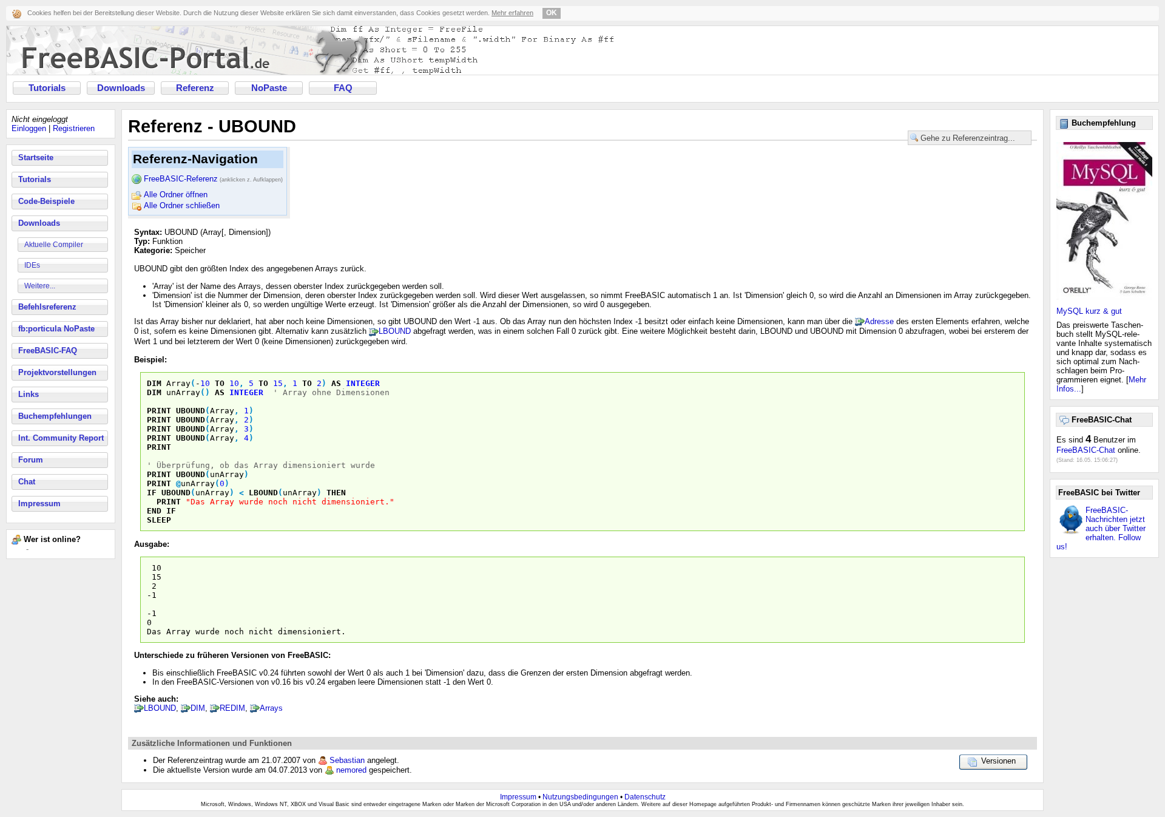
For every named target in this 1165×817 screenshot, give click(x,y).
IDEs (32, 265)
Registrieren (74, 128)
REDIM (232, 708)
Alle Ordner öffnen (176, 194)
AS (336, 383)
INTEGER (363, 383)
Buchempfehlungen (55, 416)
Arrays (271, 708)
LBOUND (395, 331)
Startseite (35, 157)
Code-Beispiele (46, 201)
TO (220, 383)
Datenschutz (645, 797)
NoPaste (269, 88)
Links (28, 394)
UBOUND (190, 410)
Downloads (121, 88)
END (154, 510)
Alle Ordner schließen (182, 205)
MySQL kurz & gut (1089, 311)
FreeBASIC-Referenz (213, 178)
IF (152, 492)
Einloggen (29, 128)
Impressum (39, 503)
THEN (336, 492)
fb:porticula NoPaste (56, 328)
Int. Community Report (61, 437)
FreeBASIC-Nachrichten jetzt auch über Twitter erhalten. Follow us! (1101, 528)
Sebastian (347, 760)
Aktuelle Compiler (53, 244)
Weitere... (39, 286)
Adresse (879, 321)
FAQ (343, 88)
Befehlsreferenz (47, 306)
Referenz (195, 88)
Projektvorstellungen (57, 372)
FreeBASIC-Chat (1085, 450)
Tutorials (47, 88)
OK (551, 12)
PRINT (159, 410)
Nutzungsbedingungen (580, 797)
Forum (30, 459)
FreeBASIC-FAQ (47, 350)
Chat (26, 481)
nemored (351, 770)
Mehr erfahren (512, 12)
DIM (154, 383)
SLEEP (159, 519)
